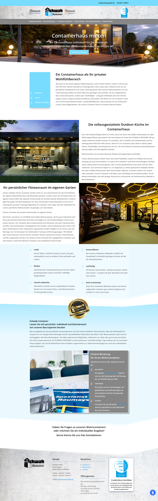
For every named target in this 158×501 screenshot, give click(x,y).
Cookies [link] (85, 470)
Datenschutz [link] (86, 467)
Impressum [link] (86, 465)
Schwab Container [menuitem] (35, 21)
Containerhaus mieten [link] (79, 35)
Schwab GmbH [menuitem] (107, 21)
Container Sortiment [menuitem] (65, 21)
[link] (35, 13)
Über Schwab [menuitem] (79, 21)
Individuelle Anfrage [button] (79, 52)
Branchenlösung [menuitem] (48, 21)
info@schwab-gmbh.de (107, 3)
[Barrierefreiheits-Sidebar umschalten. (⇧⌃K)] (153, 492)
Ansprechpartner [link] (111, 373)
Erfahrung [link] (121, 404)
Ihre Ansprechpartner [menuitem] (93, 21)
